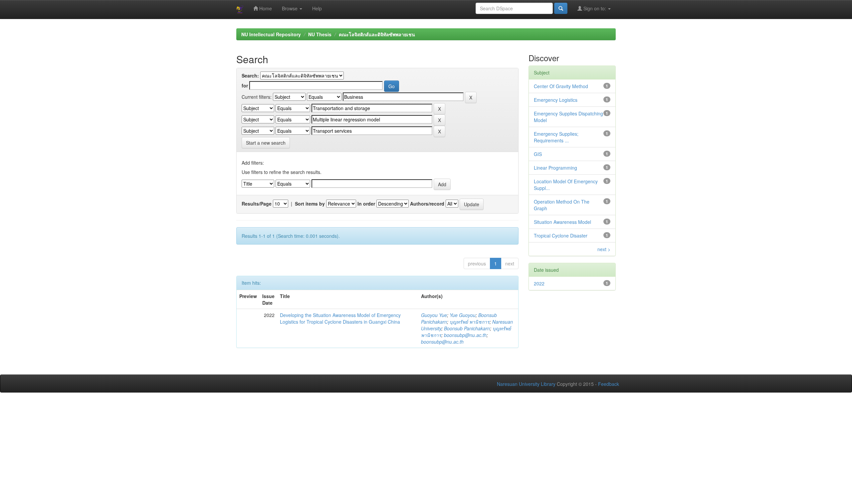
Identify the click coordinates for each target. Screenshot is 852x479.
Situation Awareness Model (562, 222)
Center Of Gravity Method (561, 86)
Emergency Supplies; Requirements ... (556, 137)
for (245, 85)
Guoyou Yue (434, 315)
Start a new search (266, 142)
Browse (290, 8)
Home (265, 8)
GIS (538, 154)
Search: (250, 75)
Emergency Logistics (555, 99)
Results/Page (257, 203)
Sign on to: (594, 8)
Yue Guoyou (463, 315)
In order (366, 203)
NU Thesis (319, 34)
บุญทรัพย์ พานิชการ (470, 321)
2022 (539, 283)
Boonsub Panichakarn (467, 328)
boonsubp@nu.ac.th (465, 335)
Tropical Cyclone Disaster (560, 235)
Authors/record (427, 203)
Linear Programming (555, 167)
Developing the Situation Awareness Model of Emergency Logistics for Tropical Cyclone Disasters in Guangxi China (340, 318)
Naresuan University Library (526, 384)
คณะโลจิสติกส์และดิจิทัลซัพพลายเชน (377, 34)
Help (317, 8)
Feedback (608, 384)
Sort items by (310, 203)
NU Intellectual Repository (271, 34)
